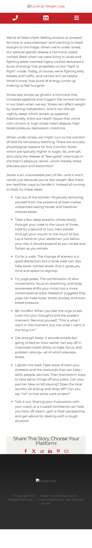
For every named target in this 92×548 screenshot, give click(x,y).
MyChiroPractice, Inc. (64, 495)
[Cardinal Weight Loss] (46, 6)
